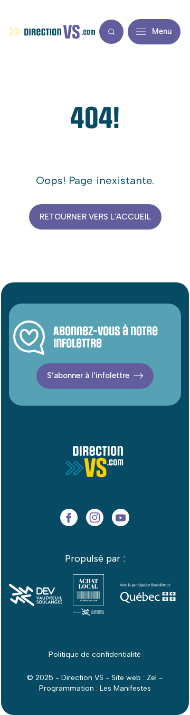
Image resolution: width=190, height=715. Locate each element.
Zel (152, 677)
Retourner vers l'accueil (95, 217)
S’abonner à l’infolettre (88, 375)
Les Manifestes (125, 688)
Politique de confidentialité (95, 654)
